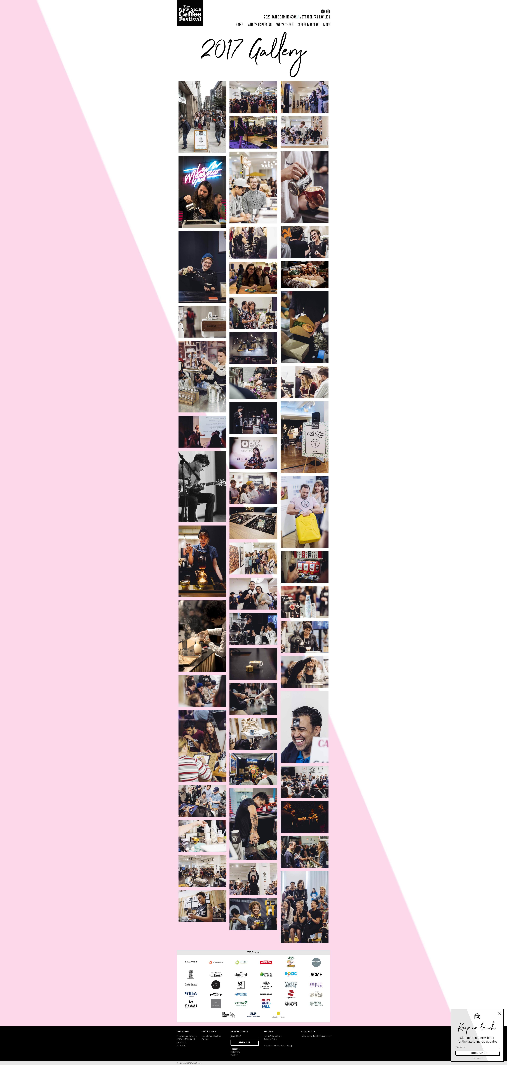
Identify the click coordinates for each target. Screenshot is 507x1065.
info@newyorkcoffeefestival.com (316, 1036)
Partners (205, 1039)
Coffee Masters (308, 25)
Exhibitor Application (211, 1036)
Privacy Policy (270, 1039)
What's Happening (260, 25)
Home (239, 25)
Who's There (284, 25)
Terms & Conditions (273, 1036)
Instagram (235, 1052)
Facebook (235, 1049)
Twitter (234, 1055)
